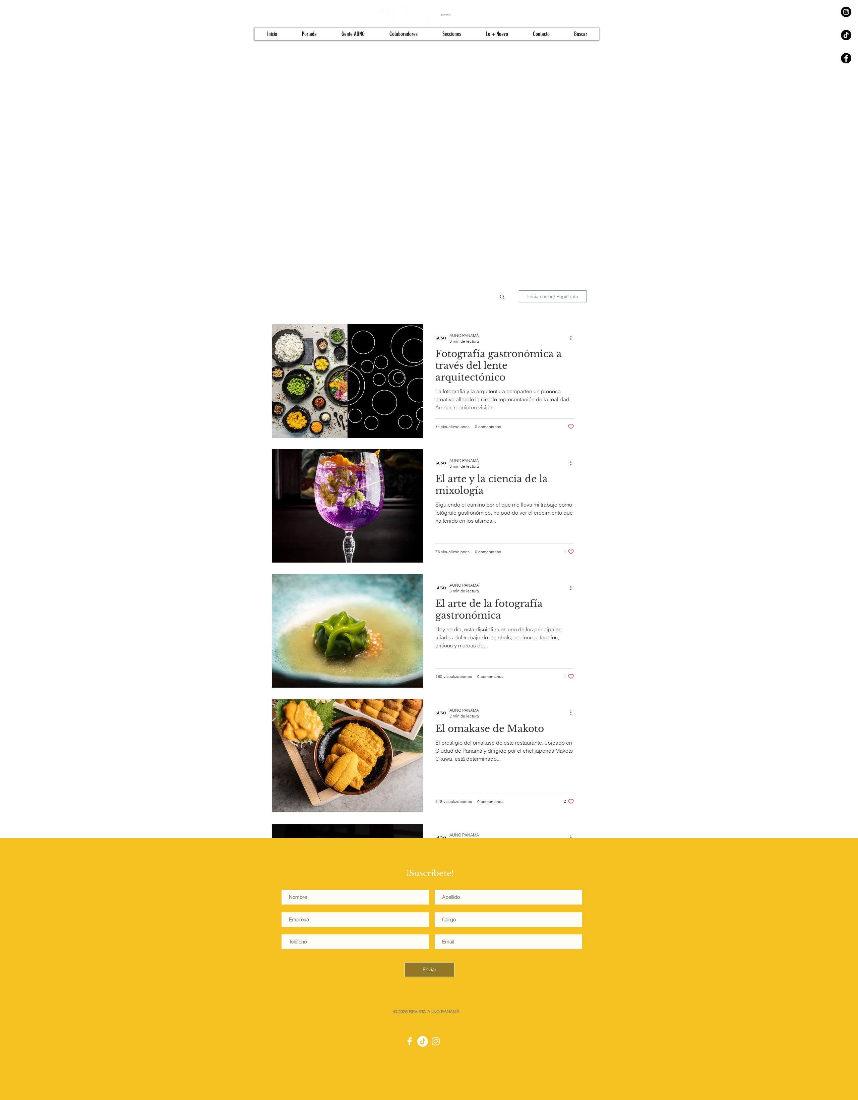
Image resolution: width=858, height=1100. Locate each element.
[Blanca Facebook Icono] (409, 1041)
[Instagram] (846, 12)
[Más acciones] (573, 338)
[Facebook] (846, 58)
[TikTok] (846, 35)
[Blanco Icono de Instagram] (435, 1041)
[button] (502, 297)
